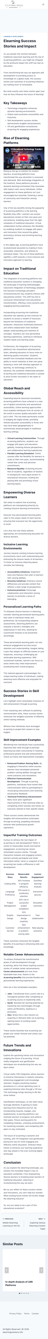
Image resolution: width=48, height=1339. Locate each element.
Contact (35, 1313)
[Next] (41, 1270)
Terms (26, 1313)
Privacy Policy (15, 1313)
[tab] (19, 1293)
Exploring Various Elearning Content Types (37, 1224)
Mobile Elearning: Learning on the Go (11, 1222)
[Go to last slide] (7, 1270)
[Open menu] (43, 4)
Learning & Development (14, 36)
